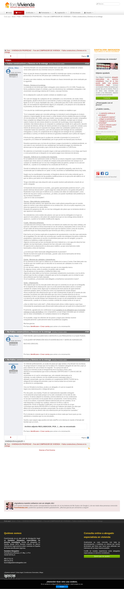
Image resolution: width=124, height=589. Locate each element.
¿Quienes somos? (9, 572)
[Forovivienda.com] (19, 5)
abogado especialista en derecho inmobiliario (107, 79)
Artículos (30, 12)
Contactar (107, 98)
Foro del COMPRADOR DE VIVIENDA (57, 16)
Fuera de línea (13, 74)
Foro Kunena (50, 450)
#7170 (87, 359)
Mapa (41, 572)
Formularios (45, 12)
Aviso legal (19, 572)
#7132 (87, 63)
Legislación (61, 12)
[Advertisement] (62, 33)
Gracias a (42, 450)
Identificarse (35, 326)
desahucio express (108, 117)
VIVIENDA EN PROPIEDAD (32, 16)
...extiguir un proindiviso (106, 119)
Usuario (89, 12)
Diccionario (76, 12)
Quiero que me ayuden (102, 556)
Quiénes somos (12, 533)
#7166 (87, 332)
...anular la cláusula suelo (107, 125)
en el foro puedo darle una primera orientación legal (107, 83)
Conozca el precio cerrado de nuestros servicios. (107, 138)
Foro (19, 12)
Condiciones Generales (31, 572)
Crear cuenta (44, 326)
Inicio (10, 12)
